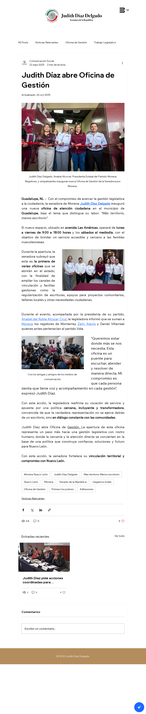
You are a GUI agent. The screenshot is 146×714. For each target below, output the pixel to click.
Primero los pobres (62, 489)
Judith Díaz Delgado (66, 474)
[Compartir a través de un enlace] (49, 510)
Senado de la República (73, 481)
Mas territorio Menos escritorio (101, 474)
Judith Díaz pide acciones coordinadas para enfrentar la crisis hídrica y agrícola (43, 580)
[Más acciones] (122, 63)
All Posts (23, 42)
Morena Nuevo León (36, 474)
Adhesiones (86, 489)
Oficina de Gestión (76, 42)
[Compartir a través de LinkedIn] (40, 510)
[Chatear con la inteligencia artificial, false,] (139, 707)
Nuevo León (31, 481)
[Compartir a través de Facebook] (23, 510)
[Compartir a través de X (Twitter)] (32, 510)
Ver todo (119, 536)
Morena (48, 481)
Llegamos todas (102, 481)
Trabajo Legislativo (105, 42)
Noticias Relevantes (46, 42)
